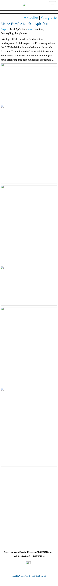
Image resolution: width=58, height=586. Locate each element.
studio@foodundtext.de (22, 556)
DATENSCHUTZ (21, 576)
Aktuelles (31, 17)
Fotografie (48, 17)
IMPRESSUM (39, 576)
